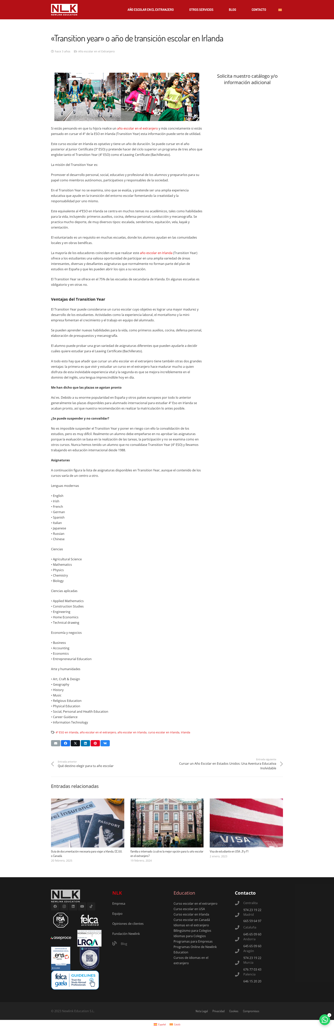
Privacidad (218, 1011)
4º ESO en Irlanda (67, 732)
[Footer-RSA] (61, 920)
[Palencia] (239, 975)
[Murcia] (239, 963)
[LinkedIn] (73, 906)
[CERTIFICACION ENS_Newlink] (61, 958)
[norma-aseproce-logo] (89, 938)
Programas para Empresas (193, 941)
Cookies (233, 1011)
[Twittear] (75, 743)
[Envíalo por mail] (55, 743)
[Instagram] (64, 906)
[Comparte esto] (65, 743)
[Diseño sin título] (61, 938)
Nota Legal (202, 1011)
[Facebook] (55, 906)
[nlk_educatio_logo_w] (64, 9)
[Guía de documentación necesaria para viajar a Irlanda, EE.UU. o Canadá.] (87, 801)
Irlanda (185, 732)
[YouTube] (82, 906)
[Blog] (116, 943)
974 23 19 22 (252, 910)
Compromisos (251, 1011)
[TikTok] (91, 906)
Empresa (118, 903)
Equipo (117, 913)
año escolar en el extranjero (137, 128)
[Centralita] (239, 903)
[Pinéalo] (95, 743)
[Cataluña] (239, 928)
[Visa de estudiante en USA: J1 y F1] (246, 801)
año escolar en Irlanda (156, 253)
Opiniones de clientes (128, 923)
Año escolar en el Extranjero (96, 51)
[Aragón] (239, 951)
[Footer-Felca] (89, 920)
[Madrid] (239, 915)
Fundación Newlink (126, 934)
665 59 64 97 (252, 921)
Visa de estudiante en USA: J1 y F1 (229, 851)
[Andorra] (239, 939)
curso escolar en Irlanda (163, 732)
